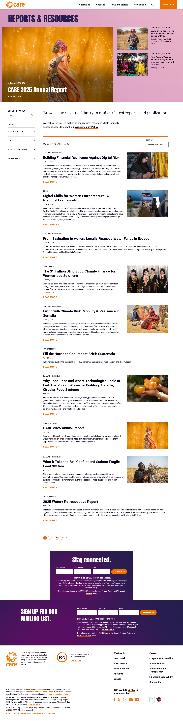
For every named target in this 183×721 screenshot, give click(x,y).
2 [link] (49, 538)
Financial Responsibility (161, 677)
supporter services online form (39, 692)
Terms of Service (84, 635)
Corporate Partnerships (161, 658)
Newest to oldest (155, 144)
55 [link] (62, 538)
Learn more (76, 660)
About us (100, 4)
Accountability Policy (86, 127)
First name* (60, 568)
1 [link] (45, 538)
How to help (140, 4)
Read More (50, 182)
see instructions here (58, 694)
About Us (118, 673)
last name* (78, 568)
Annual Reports (157, 663)
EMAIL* (95, 568)
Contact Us (155, 682)
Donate (117, 679)
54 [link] (57, 538)
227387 (89, 578)
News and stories (119, 4)
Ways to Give (120, 663)
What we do (84, 4)
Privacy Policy (91, 588)
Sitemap (51, 714)
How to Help (120, 658)
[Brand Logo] (16, 4)
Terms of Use (39, 714)
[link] (66, 538)
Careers (153, 653)
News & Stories (121, 668)
